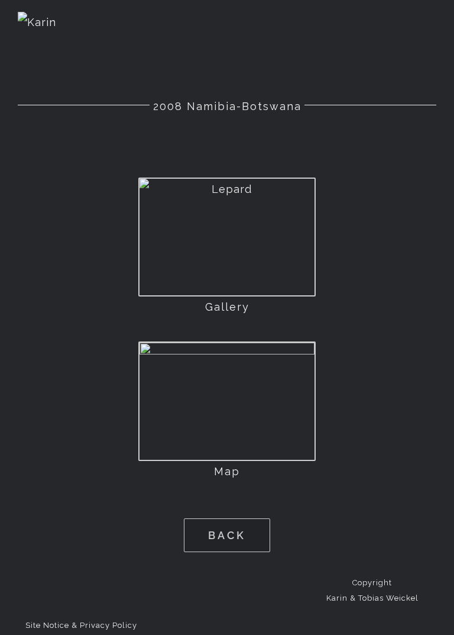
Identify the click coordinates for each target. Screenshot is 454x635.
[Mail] (226, 581)
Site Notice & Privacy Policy (81, 625)
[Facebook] (207, 581)
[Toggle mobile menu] (431, 24)
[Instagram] (245, 581)
